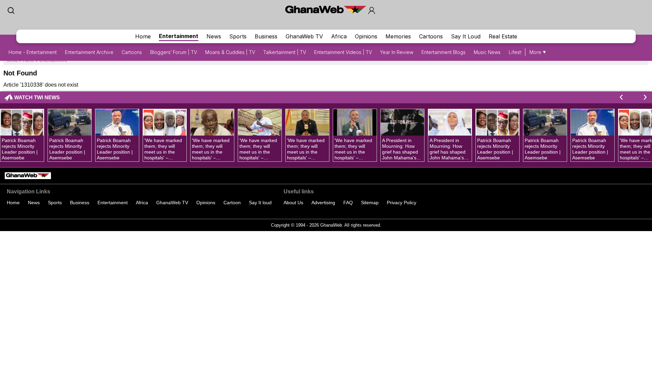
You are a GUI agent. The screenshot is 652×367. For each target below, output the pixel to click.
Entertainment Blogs (443, 52)
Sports (238, 36)
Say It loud (260, 202)
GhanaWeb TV (304, 36)
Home (143, 36)
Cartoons (431, 36)
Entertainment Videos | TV (343, 52)
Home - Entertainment (32, 52)
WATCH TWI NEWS (37, 97)
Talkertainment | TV (284, 52)
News (213, 36)
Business (266, 36)
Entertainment (178, 36)
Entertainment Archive (89, 52)
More (535, 52)
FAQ (348, 202)
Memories (398, 36)
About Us (293, 202)
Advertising (323, 202)
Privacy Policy (401, 202)
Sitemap (370, 202)
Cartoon (232, 202)
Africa (339, 36)
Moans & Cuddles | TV (230, 52)
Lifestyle (518, 52)
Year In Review (396, 52)
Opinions (366, 36)
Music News (487, 52)
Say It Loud (466, 36)
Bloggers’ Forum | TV (173, 52)
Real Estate (503, 36)
